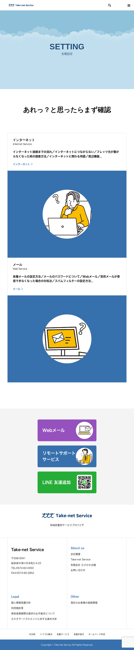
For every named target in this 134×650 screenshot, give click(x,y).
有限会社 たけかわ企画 (83, 565)
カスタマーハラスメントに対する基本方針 (34, 619)
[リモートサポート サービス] (67, 466)
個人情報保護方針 (21, 602)
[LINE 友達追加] (67, 492)
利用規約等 (17, 608)
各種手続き (79, 634)
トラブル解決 (46, 634)
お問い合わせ (78, 570)
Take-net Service (81, 559)
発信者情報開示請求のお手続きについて (33, 613)
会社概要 (75, 554)
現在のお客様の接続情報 (84, 602)
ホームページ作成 (96, 634)
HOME (32, 634)
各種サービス (63, 634)
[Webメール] (67, 440)
